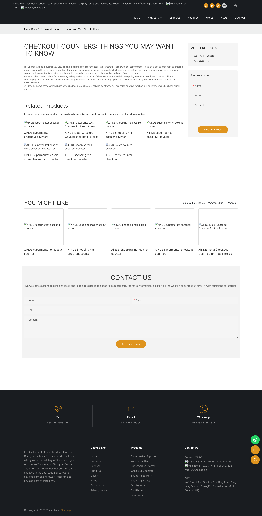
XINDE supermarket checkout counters (36, 134)
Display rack (138, 485)
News (94, 480)
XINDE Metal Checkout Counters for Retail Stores (81, 134)
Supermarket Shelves (143, 465)
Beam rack (137, 495)
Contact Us (97, 485)
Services (95, 465)
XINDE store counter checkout (119, 157)
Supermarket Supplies (194, 203)
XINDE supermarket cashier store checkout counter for (41, 157)
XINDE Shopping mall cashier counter (119, 134)
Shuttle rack (138, 490)
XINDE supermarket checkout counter (159, 134)
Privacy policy (99, 490)
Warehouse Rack (216, 203)
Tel (58, 417)
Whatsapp (203, 417)
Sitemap (66, 510)
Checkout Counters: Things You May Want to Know (70, 29)
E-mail (131, 417)
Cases (94, 475)
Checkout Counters (142, 470)
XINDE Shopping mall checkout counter (78, 157)
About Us (96, 470)
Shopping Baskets (141, 475)
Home (94, 456)
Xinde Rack (30, 29)
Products (231, 203)
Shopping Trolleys (141, 480)
